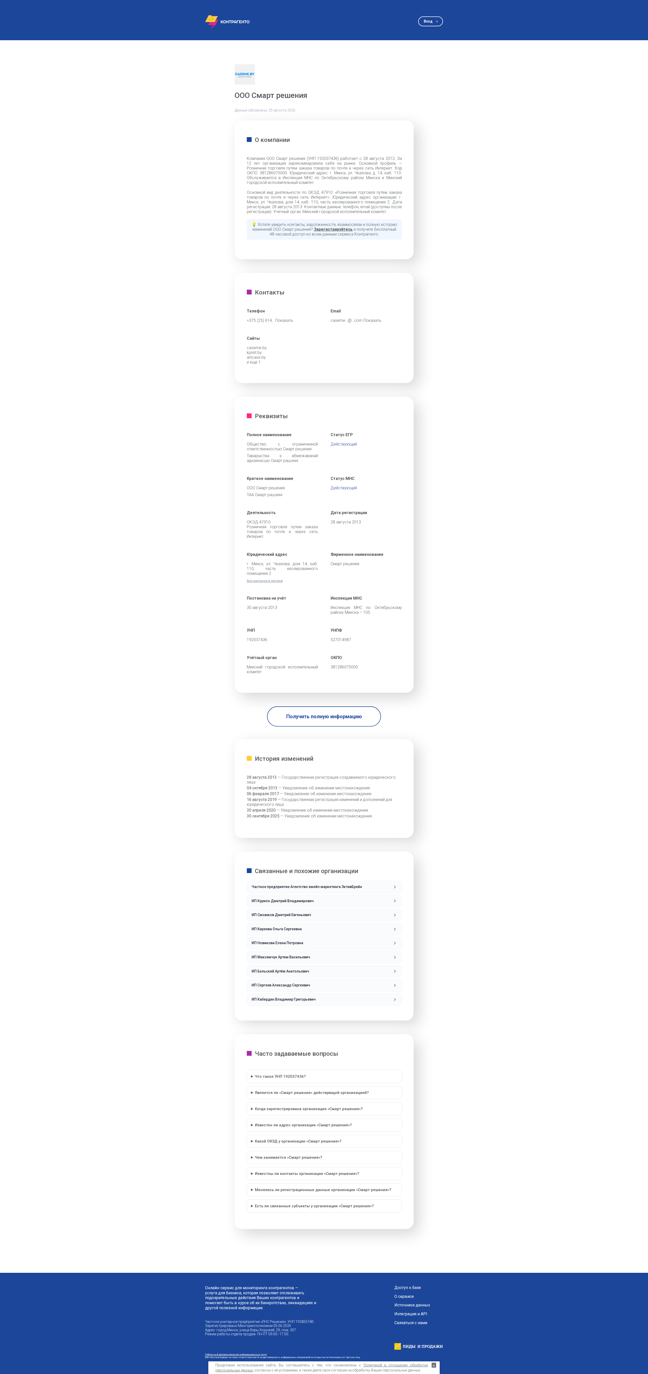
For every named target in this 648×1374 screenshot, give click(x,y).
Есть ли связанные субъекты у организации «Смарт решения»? (314, 1206)
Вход (428, 21)
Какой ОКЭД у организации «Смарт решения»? (298, 1141)
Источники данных (412, 1305)
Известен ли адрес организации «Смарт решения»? (303, 1125)
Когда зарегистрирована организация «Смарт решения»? (309, 1109)
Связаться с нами (410, 1323)
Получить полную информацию (324, 716)
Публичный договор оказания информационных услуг (236, 1354)
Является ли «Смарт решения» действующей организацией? (312, 1092)
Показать (284, 320)
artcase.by (256, 357)
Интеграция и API (410, 1314)
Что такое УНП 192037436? (280, 1076)
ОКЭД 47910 (259, 522)
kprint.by (254, 352)
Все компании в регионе (265, 581)
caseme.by (257, 347)
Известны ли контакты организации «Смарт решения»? (307, 1173)
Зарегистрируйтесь (333, 229)
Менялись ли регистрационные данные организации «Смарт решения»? (323, 1190)
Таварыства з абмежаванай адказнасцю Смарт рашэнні (282, 458)
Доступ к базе (407, 1287)
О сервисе (404, 1296)
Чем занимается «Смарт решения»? (288, 1157)
